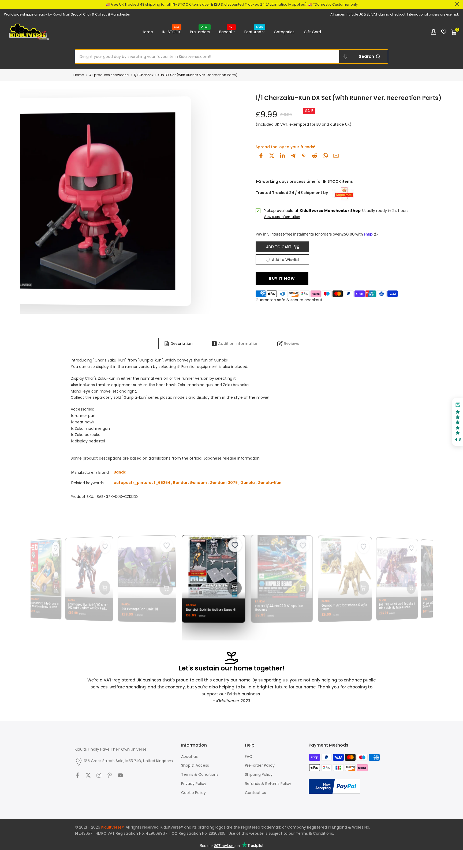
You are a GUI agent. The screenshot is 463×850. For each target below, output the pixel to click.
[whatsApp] (325, 155)
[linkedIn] (282, 155)
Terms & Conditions (199, 774)
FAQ (248, 756)
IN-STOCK (171, 32)
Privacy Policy (193, 783)
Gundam (198, 482)
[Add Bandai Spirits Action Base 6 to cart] (229, 588)
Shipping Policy (258, 774)
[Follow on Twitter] (88, 775)
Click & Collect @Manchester (106, 14)
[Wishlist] (444, 32)
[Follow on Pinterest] (109, 775)
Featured (253, 32)
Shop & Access (195, 765)
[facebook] (261, 155)
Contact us (255, 792)
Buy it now (282, 278)
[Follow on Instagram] (99, 775)
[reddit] (314, 155)
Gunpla (247, 482)
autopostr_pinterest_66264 (142, 482)
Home (147, 32)
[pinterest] (303, 155)
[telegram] (293, 155)
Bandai (226, 32)
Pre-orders (200, 32)
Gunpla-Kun (269, 482)
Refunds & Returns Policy (268, 783)
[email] (336, 155)
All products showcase (109, 74)
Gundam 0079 (224, 482)
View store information (282, 217)
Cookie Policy (193, 792)
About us (189, 756)
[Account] (433, 32)
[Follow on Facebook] (77, 775)
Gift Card (312, 32)
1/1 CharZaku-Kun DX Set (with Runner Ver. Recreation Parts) (185, 74)
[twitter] (271, 155)
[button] (457, 422)
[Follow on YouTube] (120, 775)
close (6, 4)
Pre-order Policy (260, 765)
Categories (284, 32)
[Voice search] (345, 56)
